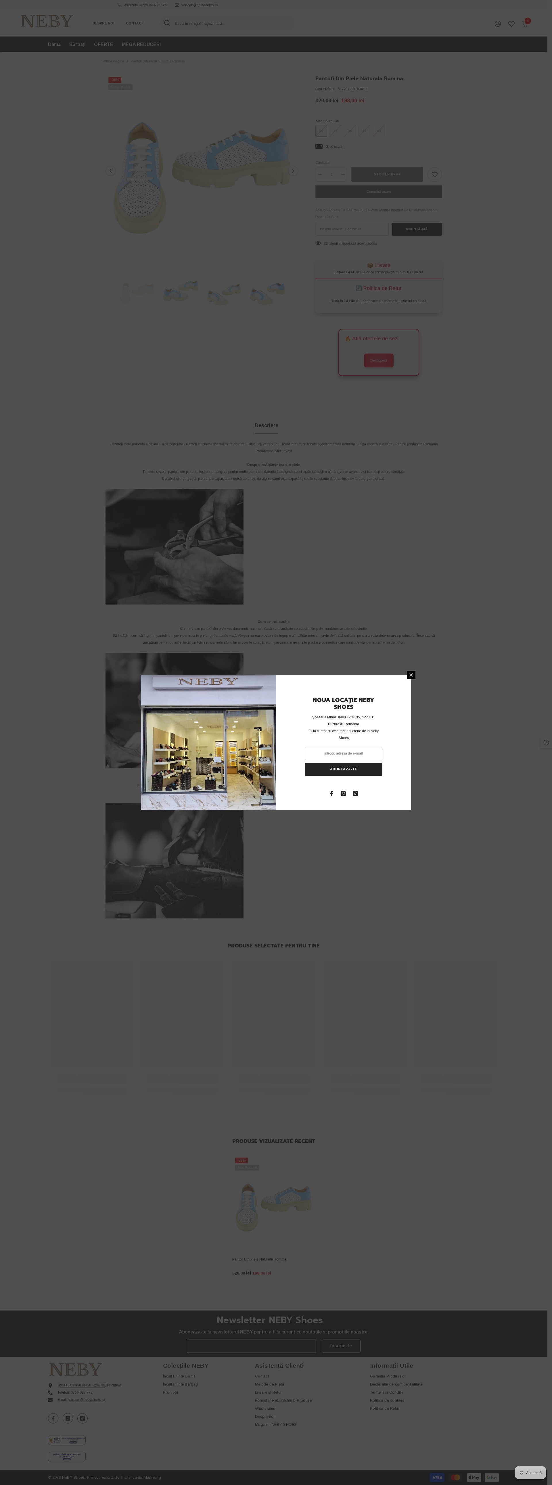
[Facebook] (331, 793)
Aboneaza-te (343, 769)
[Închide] (411, 675)
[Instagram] (344, 793)
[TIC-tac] (356, 793)
